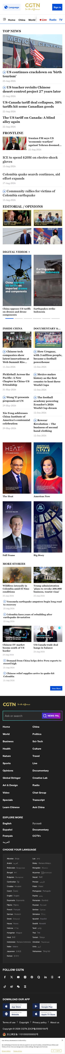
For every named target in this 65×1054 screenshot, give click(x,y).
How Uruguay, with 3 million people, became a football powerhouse (48, 357)
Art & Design (10, 785)
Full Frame (9, 555)
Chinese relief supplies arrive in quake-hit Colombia (28, 675)
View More (56, 688)
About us (54, 1022)
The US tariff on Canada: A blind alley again (29, 120)
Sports (7, 763)
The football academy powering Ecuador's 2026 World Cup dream (46, 402)
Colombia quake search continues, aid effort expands (31, 176)
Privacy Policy (6, 1051)
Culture (36, 748)
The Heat (8, 496)
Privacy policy (40, 1022)
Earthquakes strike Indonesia (44, 310)
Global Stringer (12, 777)
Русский (36, 823)
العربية (6, 841)
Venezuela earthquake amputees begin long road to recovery (32, 603)
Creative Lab (39, 777)
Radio (52, 19)
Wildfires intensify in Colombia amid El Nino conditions (16, 588)
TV (60, 19)
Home (11, 19)
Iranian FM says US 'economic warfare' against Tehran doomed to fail (43, 142)
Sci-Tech (37, 741)
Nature (7, 755)
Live (44, 19)
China (21, 19)
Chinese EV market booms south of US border (14, 647)
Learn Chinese (11, 807)
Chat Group (39, 792)
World (31, 19)
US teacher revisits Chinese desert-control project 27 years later (32, 89)
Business (8, 741)
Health (6, 748)
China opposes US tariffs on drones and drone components (17, 311)
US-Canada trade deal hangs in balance (46, 646)
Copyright (24, 1022)
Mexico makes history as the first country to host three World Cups (47, 379)
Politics (36, 733)
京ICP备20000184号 (38, 1028)
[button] (54, 66)
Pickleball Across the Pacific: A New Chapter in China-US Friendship (16, 379)
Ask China (38, 807)
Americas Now (42, 496)
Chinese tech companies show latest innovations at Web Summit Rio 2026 (16, 357)
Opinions (8, 770)
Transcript (38, 799)
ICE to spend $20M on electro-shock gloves (30, 159)
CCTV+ (36, 835)
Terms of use (9, 1022)
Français (8, 835)
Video (6, 792)
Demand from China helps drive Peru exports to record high (32, 662)
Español (7, 829)
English (7, 823)
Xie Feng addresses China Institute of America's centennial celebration (16, 418)
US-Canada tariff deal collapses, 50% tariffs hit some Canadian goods (32, 104)
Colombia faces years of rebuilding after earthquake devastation (27, 616)
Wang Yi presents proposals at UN (16, 399)
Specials (8, 799)
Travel (36, 755)
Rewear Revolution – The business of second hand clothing (46, 425)
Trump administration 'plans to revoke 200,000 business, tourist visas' (48, 588)
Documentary (40, 770)
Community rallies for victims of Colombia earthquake (29, 193)
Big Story (39, 555)
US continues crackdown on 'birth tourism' (32, 74)
